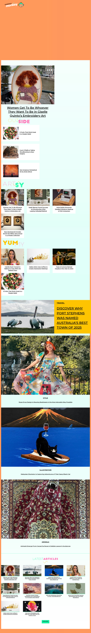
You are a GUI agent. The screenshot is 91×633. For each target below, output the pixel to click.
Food (76, 574)
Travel (61, 303)
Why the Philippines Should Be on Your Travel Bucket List (54, 596)
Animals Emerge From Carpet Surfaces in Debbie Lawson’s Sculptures (45, 546)
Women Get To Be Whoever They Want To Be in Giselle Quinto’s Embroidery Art (27, 111)
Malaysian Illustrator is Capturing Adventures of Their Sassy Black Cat (45, 474)
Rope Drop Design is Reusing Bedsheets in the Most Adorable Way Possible (45, 402)
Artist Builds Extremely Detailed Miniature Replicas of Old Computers (64, 209)
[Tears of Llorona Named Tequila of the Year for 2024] (64, 257)
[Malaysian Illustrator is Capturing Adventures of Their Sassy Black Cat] (45, 437)
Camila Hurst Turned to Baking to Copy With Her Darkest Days (12, 268)
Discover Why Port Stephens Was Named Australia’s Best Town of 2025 (72, 317)
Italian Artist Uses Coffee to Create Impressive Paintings (10, 614)
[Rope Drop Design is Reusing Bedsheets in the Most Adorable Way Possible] (45, 365)
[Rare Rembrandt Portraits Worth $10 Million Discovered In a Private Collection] (12, 222)
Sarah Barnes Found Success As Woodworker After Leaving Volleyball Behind (38, 209)
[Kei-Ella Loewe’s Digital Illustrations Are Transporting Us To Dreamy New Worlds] (32, 588)
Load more (45, 621)
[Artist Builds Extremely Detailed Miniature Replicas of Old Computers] (64, 197)
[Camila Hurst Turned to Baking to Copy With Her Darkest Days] (12, 257)
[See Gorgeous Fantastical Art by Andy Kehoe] (11, 171)
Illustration (45, 470)
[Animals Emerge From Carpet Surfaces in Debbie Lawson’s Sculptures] (45, 509)
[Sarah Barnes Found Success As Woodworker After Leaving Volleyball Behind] (38, 197)
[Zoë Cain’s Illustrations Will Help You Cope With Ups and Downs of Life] (32, 606)
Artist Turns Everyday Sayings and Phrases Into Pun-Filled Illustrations (76, 596)
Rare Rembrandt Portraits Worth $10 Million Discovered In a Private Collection (12, 233)
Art (10, 574)
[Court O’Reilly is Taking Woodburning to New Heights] (11, 152)
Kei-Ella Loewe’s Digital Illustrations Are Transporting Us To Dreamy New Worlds (32, 596)
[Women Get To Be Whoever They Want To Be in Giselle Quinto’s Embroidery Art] (27, 84)
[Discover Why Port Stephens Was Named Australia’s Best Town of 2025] (27, 316)
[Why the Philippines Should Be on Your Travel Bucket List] (54, 588)
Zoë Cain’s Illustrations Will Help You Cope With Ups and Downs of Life (32, 614)
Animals (45, 542)
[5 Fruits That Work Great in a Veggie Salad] (11, 133)
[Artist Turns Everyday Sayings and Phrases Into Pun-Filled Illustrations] (76, 588)
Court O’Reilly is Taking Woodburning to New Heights (27, 152)
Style (45, 398)
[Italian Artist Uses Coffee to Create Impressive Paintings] (38, 257)
